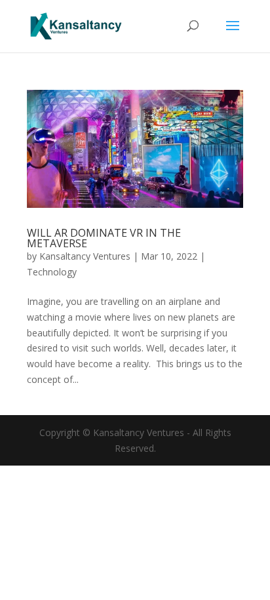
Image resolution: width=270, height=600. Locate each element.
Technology (52, 272)
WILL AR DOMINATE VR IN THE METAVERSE (104, 238)
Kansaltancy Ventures (84, 256)
